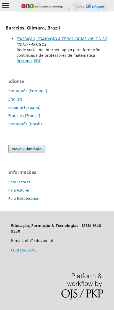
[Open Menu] (5, 5)
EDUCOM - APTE (24, 250)
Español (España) (24, 107)
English (15, 99)
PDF (37, 60)
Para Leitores (19, 181)
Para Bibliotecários (23, 198)
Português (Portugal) (27, 90)
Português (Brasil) (25, 123)
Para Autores (19, 190)
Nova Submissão (27, 148)
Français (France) (24, 115)
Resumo (24, 60)
